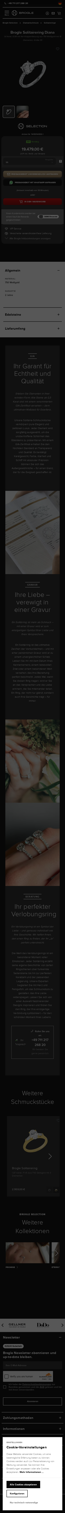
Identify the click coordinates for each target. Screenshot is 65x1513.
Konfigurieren (17, 1493)
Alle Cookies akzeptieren (23, 1484)
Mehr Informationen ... (32, 1472)
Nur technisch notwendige (24, 1502)
